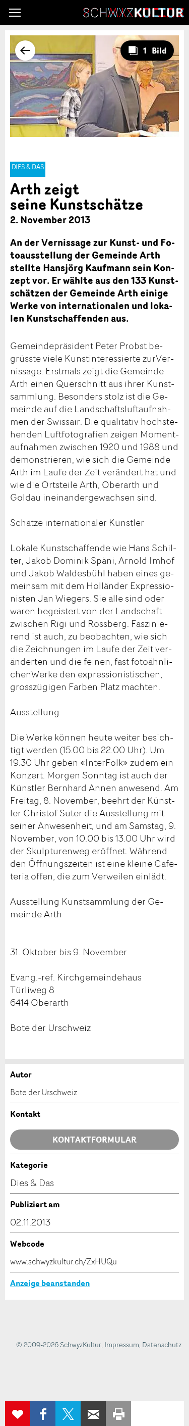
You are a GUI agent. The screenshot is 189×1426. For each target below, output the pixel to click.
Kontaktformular (94, 1140)
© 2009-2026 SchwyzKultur (58, 1344)
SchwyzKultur (133, 12)
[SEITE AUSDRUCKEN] (118, 1413)
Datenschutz (161, 1344)
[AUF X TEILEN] (68, 1413)
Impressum (121, 1344)
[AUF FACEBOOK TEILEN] (42, 1413)
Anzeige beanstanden (50, 1283)
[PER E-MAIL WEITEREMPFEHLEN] (93, 1413)
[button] (15, 12)
